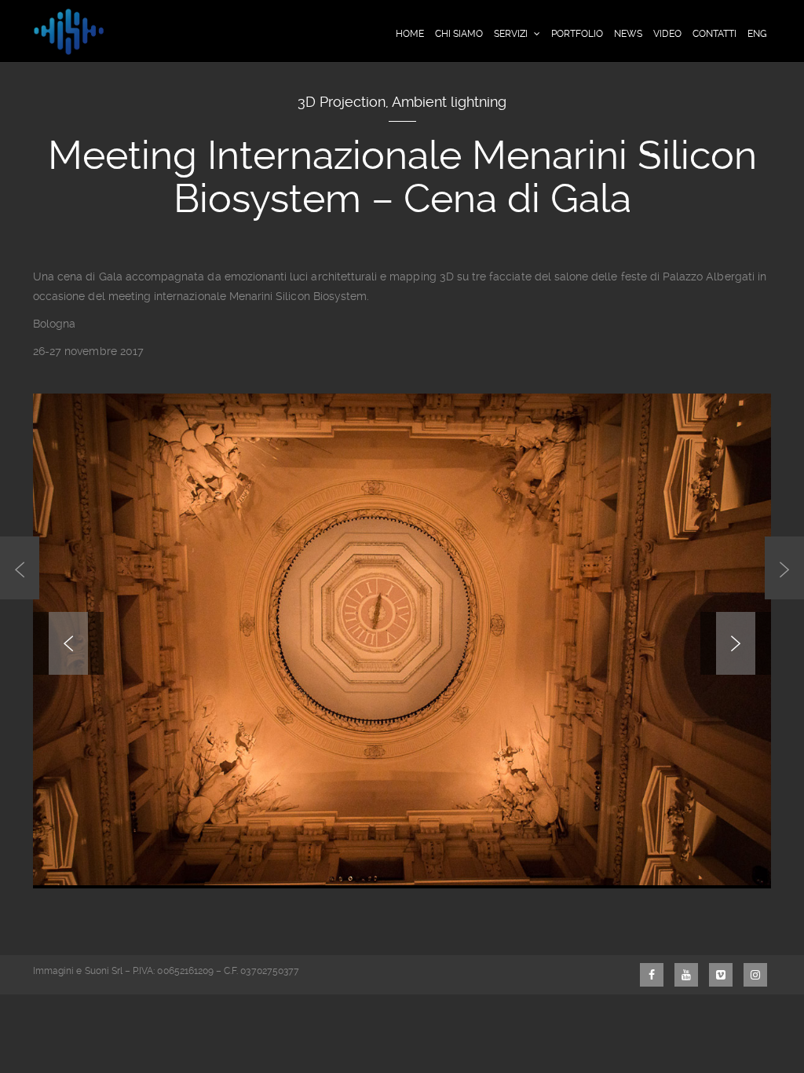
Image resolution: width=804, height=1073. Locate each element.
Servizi (511, 33)
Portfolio (577, 33)
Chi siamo (459, 33)
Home (410, 33)
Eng (757, 33)
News (628, 33)
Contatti (714, 33)
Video (667, 33)
